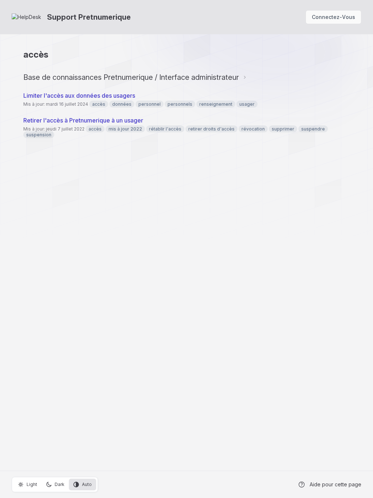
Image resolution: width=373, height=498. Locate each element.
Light (32, 484)
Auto (87, 484)
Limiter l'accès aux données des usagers (79, 95)
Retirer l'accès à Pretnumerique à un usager (83, 120)
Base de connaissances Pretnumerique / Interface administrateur (131, 77)
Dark (59, 484)
